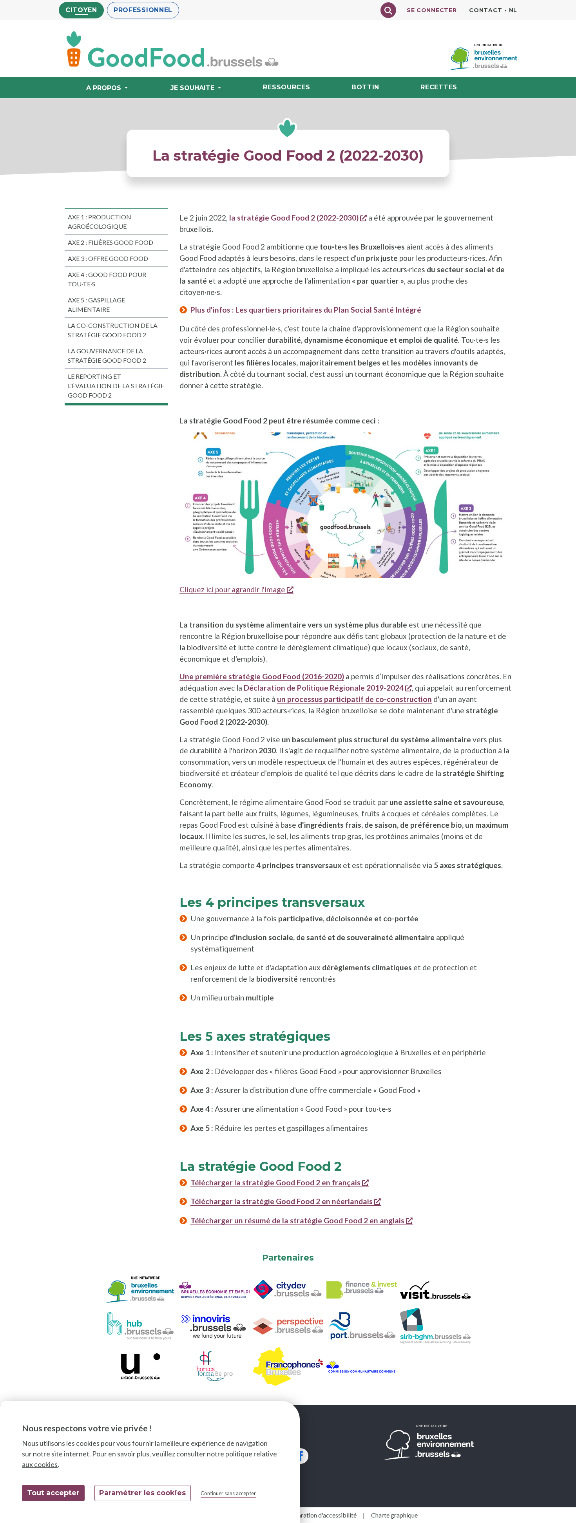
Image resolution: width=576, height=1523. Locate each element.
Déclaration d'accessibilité (321, 1515)
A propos (103, 88)
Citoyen (81, 10)
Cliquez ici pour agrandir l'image (236, 589)
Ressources (286, 87)
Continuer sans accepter (228, 1493)
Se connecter (431, 10)
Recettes (438, 87)
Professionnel (143, 10)
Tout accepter (53, 1493)
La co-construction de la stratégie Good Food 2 (113, 330)
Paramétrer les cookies (142, 1493)
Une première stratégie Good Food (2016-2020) (261, 676)
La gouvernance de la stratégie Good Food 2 (107, 355)
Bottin (365, 87)
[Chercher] (388, 10)
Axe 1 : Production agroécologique (99, 221)
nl (513, 10)
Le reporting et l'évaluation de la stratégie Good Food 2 (116, 386)
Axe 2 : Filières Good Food (110, 242)
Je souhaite (192, 88)
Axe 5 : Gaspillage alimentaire (96, 304)
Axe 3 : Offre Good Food (108, 258)
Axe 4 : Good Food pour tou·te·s (107, 279)
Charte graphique (394, 1515)
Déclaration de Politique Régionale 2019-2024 (328, 687)
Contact (485, 10)
